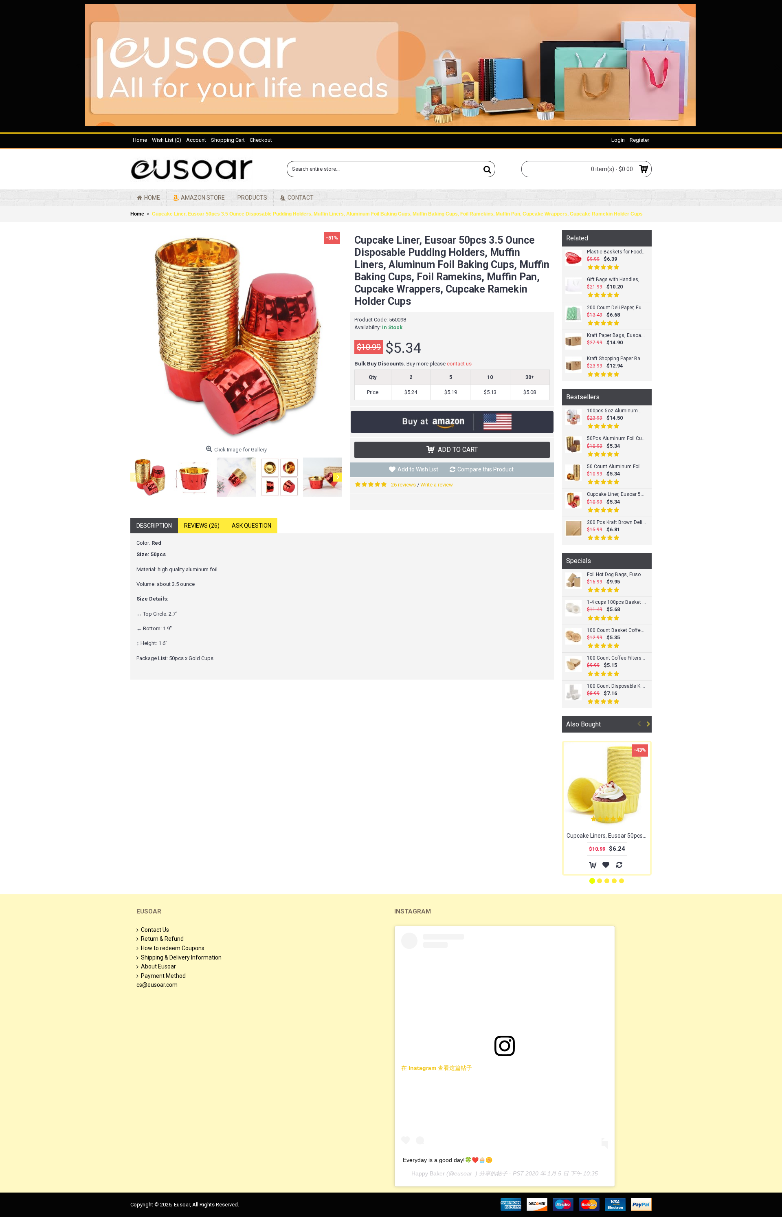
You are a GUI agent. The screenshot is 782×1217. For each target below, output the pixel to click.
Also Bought (583, 724)
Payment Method (163, 976)
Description (154, 525)
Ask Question (251, 525)
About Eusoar (158, 966)
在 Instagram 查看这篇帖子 (436, 1068)
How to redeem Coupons (172, 948)
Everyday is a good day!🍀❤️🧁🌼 (447, 1160)
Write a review (436, 485)
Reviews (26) (202, 525)
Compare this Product (485, 469)
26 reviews (403, 485)
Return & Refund (162, 938)
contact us (459, 364)
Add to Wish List (418, 469)
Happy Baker (428, 1173)
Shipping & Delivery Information (181, 957)
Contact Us (155, 930)
